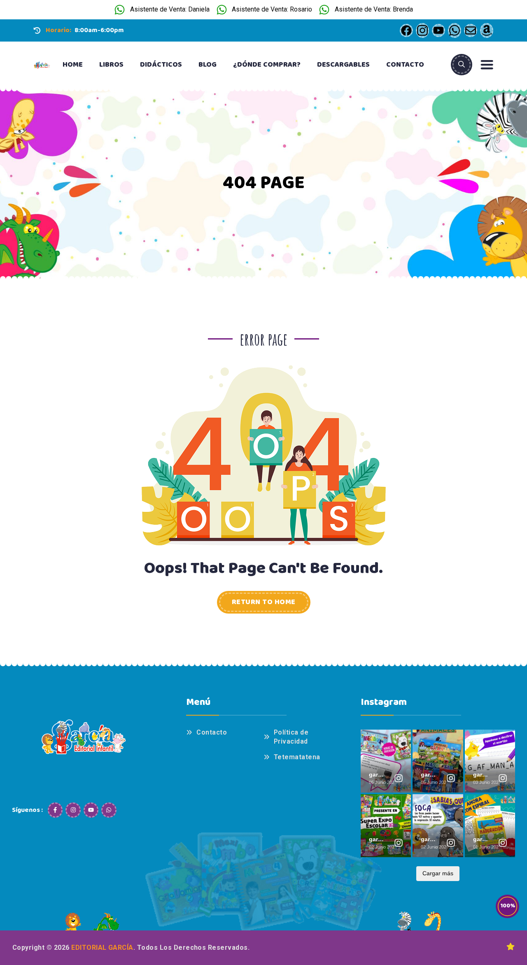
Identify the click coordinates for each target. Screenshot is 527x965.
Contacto (405, 64)
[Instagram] (72, 809)
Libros (111, 64)
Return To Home (264, 602)
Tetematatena (297, 757)
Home (73, 64)
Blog (207, 64)
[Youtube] (91, 809)
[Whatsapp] (108, 809)
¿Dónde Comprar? (267, 64)
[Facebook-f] (55, 809)
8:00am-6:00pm (99, 30)
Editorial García (102, 947)
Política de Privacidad (291, 736)
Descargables (343, 64)
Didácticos (161, 64)
